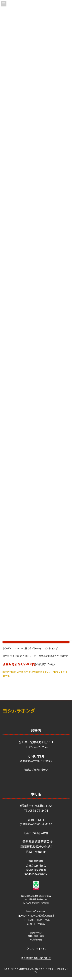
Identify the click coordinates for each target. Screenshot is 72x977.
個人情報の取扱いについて (36, 958)
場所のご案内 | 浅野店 (36, 769)
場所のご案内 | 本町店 (36, 833)
